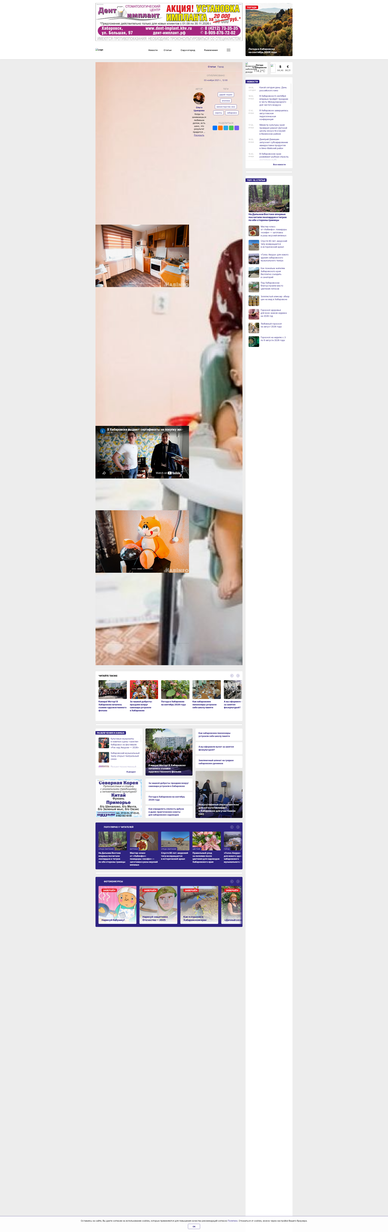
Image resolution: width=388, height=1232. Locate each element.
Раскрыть (199, 135)
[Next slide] (237, 675)
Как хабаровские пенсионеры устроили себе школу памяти (214, 734)
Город (220, 66)
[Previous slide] (231, 675)
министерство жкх (226, 106)
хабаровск (232, 113)
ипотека (226, 100)
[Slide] (126, 283)
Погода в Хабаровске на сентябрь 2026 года (167, 798)
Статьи (212, 66)
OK (194, 1226)
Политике (232, 1220)
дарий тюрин (225, 94)
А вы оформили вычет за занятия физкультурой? (216, 748)
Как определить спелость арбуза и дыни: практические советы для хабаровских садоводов (166, 811)
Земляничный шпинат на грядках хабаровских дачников (216, 762)
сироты (218, 113)
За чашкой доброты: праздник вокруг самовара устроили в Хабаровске (169, 784)
